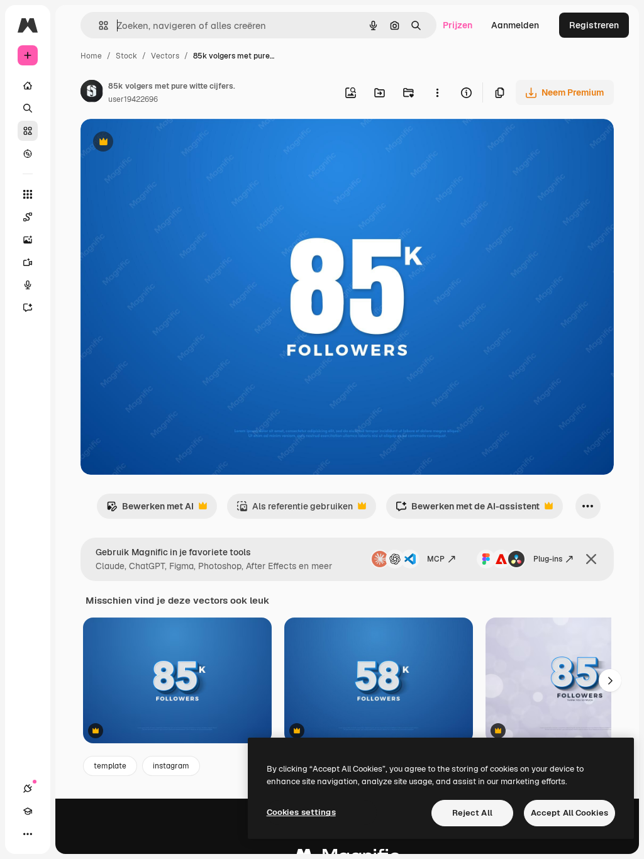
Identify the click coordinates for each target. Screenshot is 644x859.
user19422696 (133, 99)
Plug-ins (547, 559)
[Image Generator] (28, 240)
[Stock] (28, 131)
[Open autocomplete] (98, 25)
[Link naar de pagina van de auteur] (91, 93)
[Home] (28, 85)
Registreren (594, 25)
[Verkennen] (28, 153)
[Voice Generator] (28, 285)
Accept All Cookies (569, 812)
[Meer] (28, 834)
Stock (126, 56)
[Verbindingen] (28, 789)
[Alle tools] (28, 194)
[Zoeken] (28, 108)
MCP (436, 559)
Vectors (165, 56)
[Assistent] (28, 307)
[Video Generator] (28, 262)
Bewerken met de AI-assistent (468, 510)
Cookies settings (301, 812)
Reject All (472, 812)
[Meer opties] (437, 92)
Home (91, 56)
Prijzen (457, 25)
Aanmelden (515, 25)
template (110, 766)
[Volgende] (610, 680)
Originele (163, 143)
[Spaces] (28, 217)
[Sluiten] (591, 559)
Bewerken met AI (150, 510)
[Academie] (28, 811)
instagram (171, 766)
